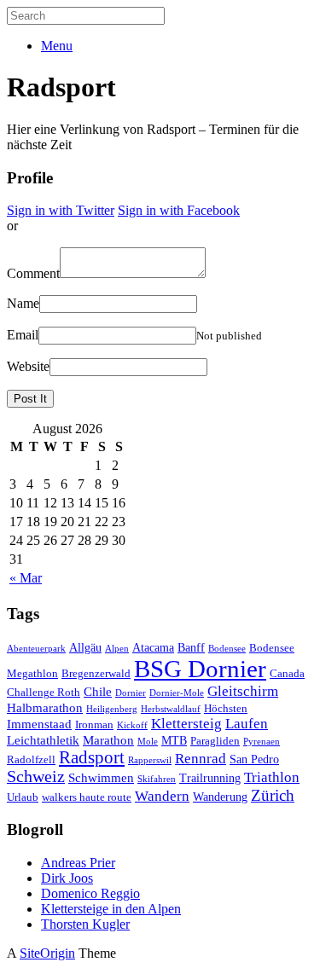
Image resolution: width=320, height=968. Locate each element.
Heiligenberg (111, 709)
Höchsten (225, 709)
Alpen (117, 648)
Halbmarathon (45, 707)
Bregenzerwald (96, 674)
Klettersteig (186, 724)
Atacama (153, 647)
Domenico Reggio (90, 893)
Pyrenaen (261, 741)
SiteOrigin (47, 953)
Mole (147, 741)
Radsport (92, 757)
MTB (174, 740)
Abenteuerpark (36, 648)
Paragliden (215, 741)
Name (23, 303)
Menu (57, 45)
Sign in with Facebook (179, 210)
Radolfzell (31, 760)
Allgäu (85, 647)
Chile (98, 691)
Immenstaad (39, 723)
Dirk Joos (67, 878)
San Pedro (254, 759)
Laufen (246, 724)
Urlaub (22, 797)
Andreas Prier (78, 862)
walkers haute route (86, 797)
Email (22, 334)
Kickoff (132, 725)
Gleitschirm (242, 691)
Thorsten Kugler (85, 924)
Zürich (272, 795)
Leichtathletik (43, 740)
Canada (287, 674)
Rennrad (200, 759)
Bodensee (227, 648)
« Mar (25, 578)
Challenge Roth (43, 692)
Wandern (162, 796)
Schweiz (36, 776)
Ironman (94, 725)
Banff (191, 647)
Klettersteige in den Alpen (111, 908)
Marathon (108, 740)
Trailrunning (210, 778)
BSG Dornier (200, 668)
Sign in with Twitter (60, 210)
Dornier (130, 693)
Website (28, 366)
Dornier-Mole (176, 693)
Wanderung (220, 796)
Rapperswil (150, 760)
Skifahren (156, 779)
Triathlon (272, 777)
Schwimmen (101, 777)
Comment (33, 273)
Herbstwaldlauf (171, 709)
